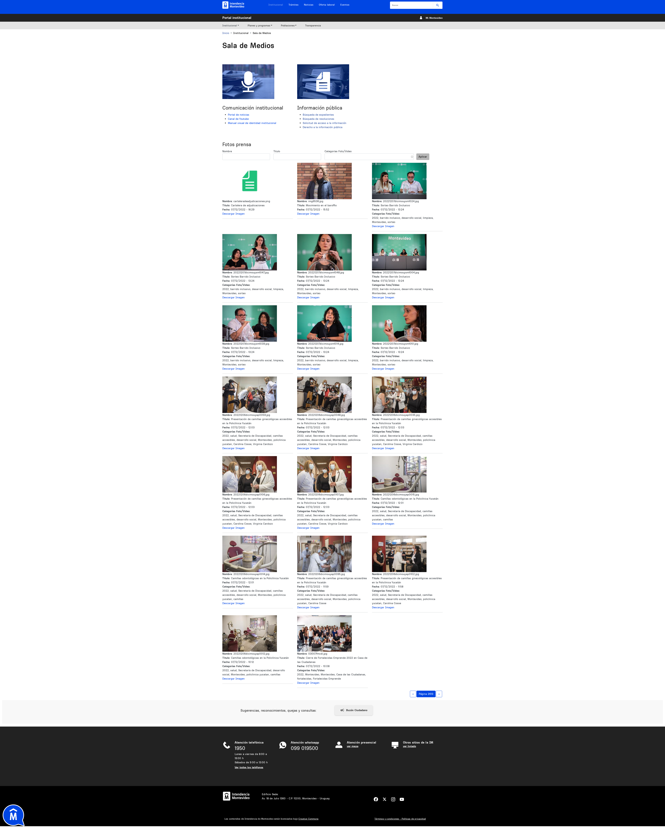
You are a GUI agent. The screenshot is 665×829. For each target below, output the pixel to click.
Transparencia (313, 25)
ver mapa (352, 746)
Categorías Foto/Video (338, 151)
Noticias (308, 4)
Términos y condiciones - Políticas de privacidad (400, 818)
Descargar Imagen (233, 213)
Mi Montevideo (434, 17)
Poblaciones (288, 25)
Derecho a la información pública (322, 127)
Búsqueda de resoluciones (318, 118)
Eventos (344, 4)
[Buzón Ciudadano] (354, 710)
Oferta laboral (327, 4)
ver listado (409, 746)
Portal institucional (236, 18)
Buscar (437, 5)
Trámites (293, 4)
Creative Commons (308, 818)
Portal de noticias (238, 114)
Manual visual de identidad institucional (252, 123)
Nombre (227, 151)
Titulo (276, 151)
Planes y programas (259, 25)
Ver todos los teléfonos (249, 767)
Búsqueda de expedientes (318, 114)
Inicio (225, 33)
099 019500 (304, 748)
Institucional (275, 4)
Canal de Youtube (238, 118)
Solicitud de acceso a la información (324, 123)
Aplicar (423, 156)
